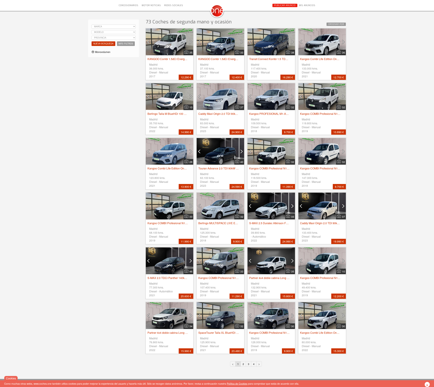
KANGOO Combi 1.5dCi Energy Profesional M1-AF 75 (180, 59)
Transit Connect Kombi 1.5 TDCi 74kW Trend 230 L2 (280, 59)
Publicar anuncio (285, 5)
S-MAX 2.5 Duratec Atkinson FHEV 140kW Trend (279, 223)
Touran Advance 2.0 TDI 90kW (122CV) (222, 168)
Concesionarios (128, 5)
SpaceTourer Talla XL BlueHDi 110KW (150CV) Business (233, 333)
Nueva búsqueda (103, 43)
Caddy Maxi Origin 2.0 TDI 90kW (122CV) (223, 114)
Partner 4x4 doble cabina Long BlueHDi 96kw (276, 278)
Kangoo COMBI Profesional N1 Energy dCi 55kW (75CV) (334, 114)
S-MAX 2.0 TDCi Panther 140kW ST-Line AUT (175, 278)
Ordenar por (336, 24)
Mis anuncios (307, 5)
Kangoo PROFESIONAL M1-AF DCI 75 (273, 114)
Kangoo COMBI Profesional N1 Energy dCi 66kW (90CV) (283, 168)
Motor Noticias (151, 5)
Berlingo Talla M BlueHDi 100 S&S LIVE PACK (175, 114)
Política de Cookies (237, 383)
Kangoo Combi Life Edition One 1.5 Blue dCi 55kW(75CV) (335, 59)
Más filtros (126, 43)
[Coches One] (217, 12)
